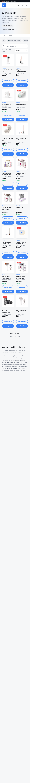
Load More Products (15, 333)
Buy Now (9, 85)
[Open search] (19, 5)
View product (8, 80)
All (3, 40)
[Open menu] (26, 5)
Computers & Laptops (14, 40)
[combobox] (21, 50)
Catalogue (9, 35)
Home (3, 35)
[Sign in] (22, 5)
